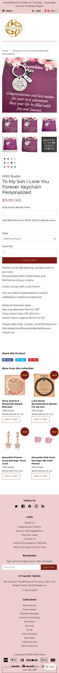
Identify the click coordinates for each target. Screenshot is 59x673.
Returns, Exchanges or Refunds (29, 543)
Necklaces (29, 621)
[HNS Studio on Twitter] (16, 507)
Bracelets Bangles (29, 613)
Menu (9, 11)
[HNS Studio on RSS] (42, 507)
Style (5, 233)
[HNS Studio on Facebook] (23, 507)
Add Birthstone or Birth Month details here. (29, 220)
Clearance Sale (29, 642)
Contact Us (29, 539)
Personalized (29, 609)
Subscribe (48, 567)
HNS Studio (39, 654)
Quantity (7, 246)
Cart (38, 11)
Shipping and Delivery (29, 527)
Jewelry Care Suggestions (29, 531)
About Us (30, 522)
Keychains (29, 638)
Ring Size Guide (29, 535)
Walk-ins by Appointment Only (29, 547)
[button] (29, 670)
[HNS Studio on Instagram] (36, 507)
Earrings (29, 625)
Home (5, 51)
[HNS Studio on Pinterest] (29, 507)
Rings (30, 630)
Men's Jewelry (29, 634)
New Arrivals (29, 605)
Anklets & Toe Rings (29, 617)
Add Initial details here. (16, 207)
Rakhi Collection (29, 646)
